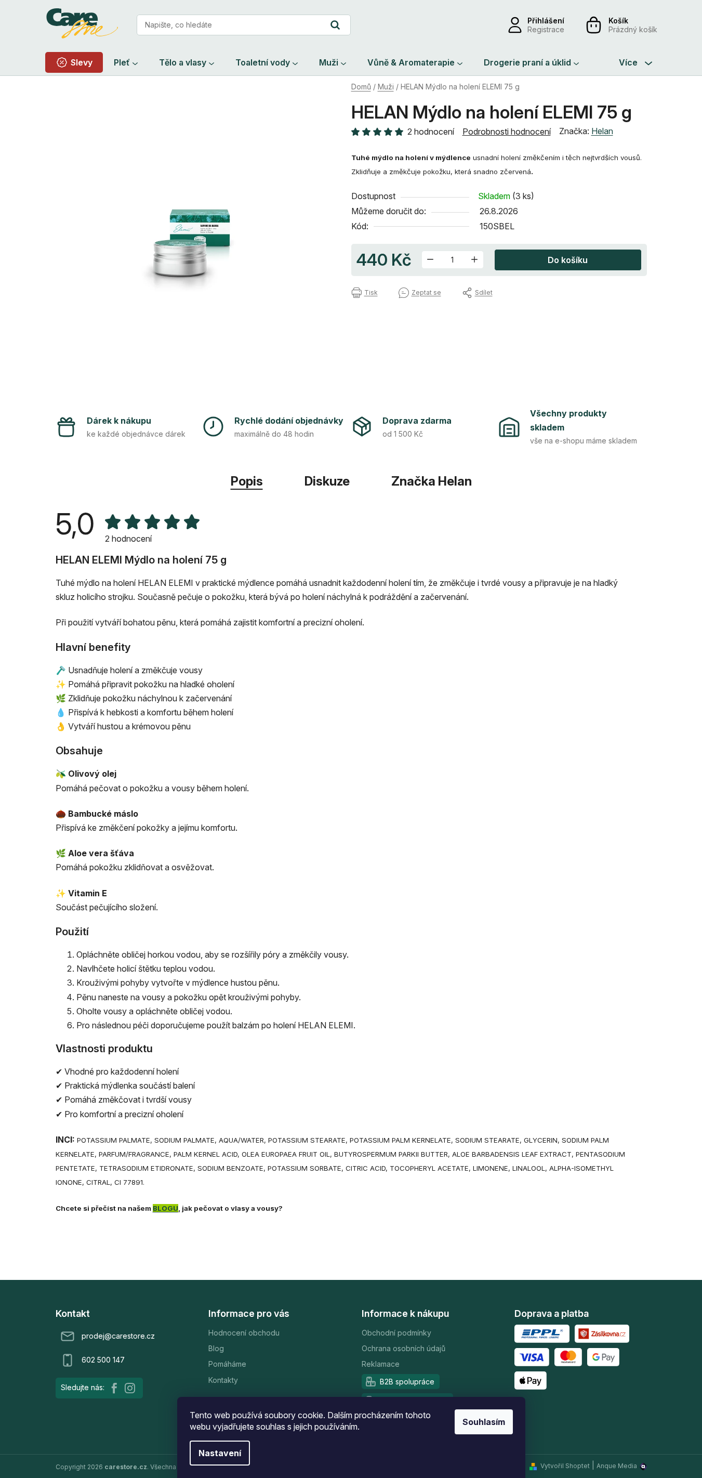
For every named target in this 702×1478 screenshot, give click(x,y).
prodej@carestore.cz (118, 1335)
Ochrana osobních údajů (403, 1348)
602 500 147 (103, 1359)
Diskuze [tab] (327, 481)
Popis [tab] (247, 481)
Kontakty (223, 1380)
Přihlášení (545, 20)
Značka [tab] (431, 481)
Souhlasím (483, 1422)
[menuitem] (74, 62)
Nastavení (219, 1453)
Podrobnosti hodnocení (506, 131)
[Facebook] (114, 1388)
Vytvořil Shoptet (565, 1466)
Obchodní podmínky (396, 1332)
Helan (602, 131)
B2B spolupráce (407, 1381)
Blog (216, 1348)
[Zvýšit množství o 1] (474, 259)
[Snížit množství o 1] (430, 259)
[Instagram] (130, 1388)
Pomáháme (227, 1363)
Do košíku (568, 260)
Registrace (545, 29)
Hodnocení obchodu (244, 1332)
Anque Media (617, 1466)
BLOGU (165, 1208)
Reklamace (381, 1363)
